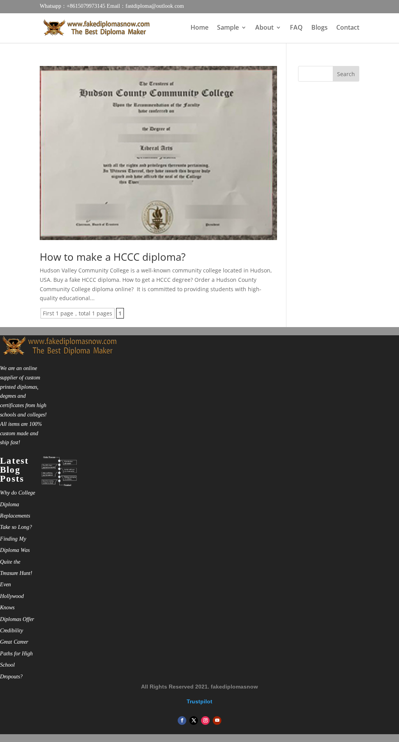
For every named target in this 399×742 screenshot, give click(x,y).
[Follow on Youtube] (217, 720)
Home (199, 28)
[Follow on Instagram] (205, 720)
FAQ (296, 28)
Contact (347, 28)
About (264, 28)
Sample (228, 28)
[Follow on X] (193, 720)
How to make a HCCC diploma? (112, 257)
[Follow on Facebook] (182, 720)
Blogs (319, 28)
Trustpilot (199, 701)
